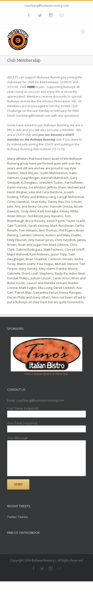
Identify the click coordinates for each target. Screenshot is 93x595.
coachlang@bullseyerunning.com (46, 6)
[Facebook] (29, 15)
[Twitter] (40, 15)
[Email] (62, 15)
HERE (31, 87)
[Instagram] (51, 15)
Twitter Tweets (17, 517)
